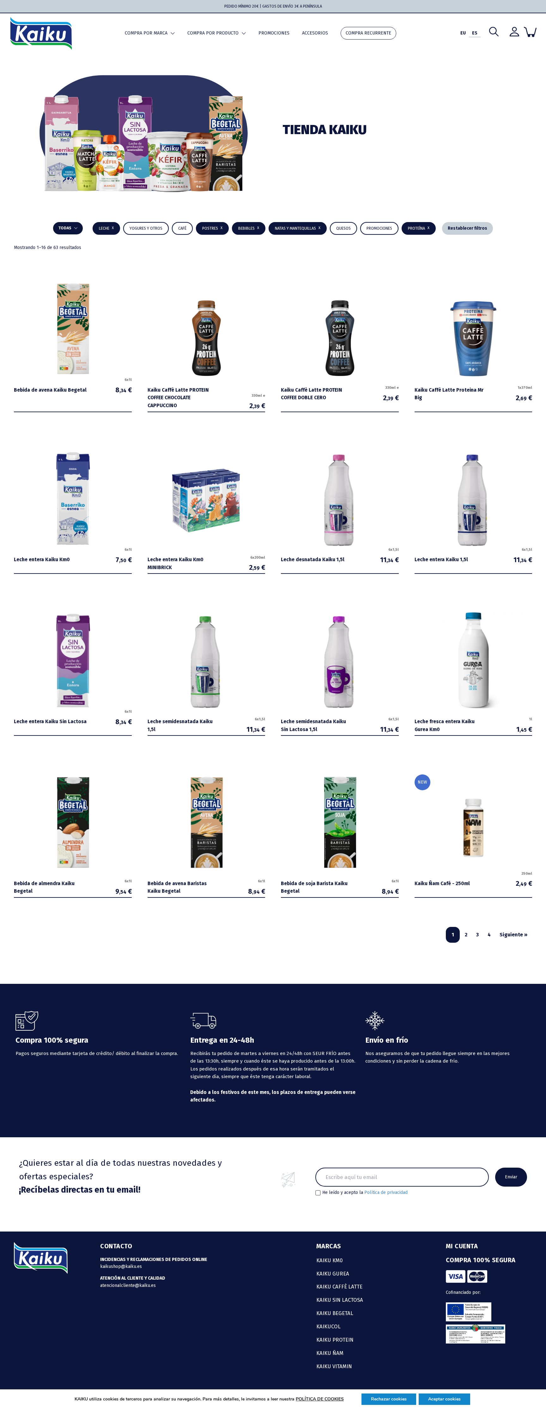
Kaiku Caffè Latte (339, 1286)
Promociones (273, 33)
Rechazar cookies (389, 1399)
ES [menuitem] (474, 33)
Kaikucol (328, 1326)
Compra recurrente (368, 33)
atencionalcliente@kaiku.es (128, 1285)
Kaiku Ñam (329, 1353)
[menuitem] (463, 33)
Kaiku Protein (335, 1340)
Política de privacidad (386, 1192)
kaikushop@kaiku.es (121, 1266)
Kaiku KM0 (329, 1260)
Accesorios (315, 33)
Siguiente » (513, 935)
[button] (248, 228)
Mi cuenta (462, 1246)
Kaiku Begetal (334, 1313)
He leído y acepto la (365, 1192)
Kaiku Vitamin (334, 1366)
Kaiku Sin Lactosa (339, 1300)
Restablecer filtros (467, 228)
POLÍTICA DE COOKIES (320, 1399)
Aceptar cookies (444, 1399)
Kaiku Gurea (332, 1273)
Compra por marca (146, 33)
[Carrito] (530, 32)
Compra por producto (213, 33)
